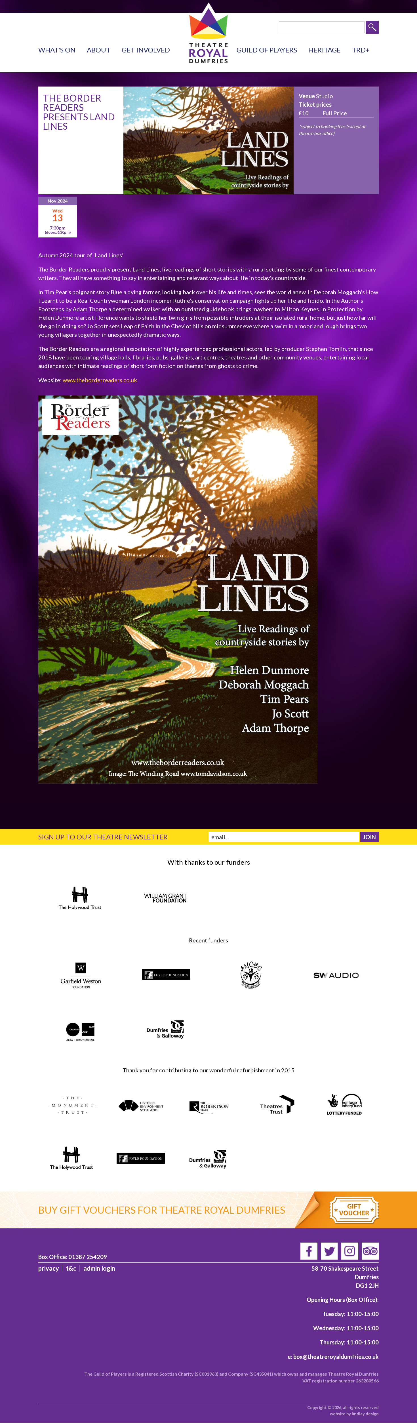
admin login (99, 1268)
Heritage (324, 50)
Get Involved (146, 50)
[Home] (208, 59)
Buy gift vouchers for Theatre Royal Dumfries (161, 1210)
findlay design (365, 1413)
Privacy (48, 1268)
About (98, 50)
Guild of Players (267, 50)
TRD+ (361, 50)
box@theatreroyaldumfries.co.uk (336, 1356)
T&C (71, 1268)
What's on (56, 50)
